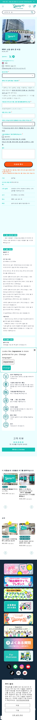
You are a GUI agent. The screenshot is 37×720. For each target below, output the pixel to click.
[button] (32, 41)
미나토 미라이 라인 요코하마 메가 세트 (26, 542)
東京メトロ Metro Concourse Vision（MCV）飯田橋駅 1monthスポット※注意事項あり (27, 492)
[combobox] (18, 12)
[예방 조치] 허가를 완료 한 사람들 (14, 139)
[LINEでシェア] (13, 56)
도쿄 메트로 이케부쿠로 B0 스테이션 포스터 (9, 540)
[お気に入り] (30, 6)
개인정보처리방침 (22, 700)
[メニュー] (3, 6)
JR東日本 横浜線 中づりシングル (10, 490)
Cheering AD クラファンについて (14, 68)
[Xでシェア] (10, 57)
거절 (17, 710)
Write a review (18, 449)
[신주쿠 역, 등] (32, 12)
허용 (17, 705)
